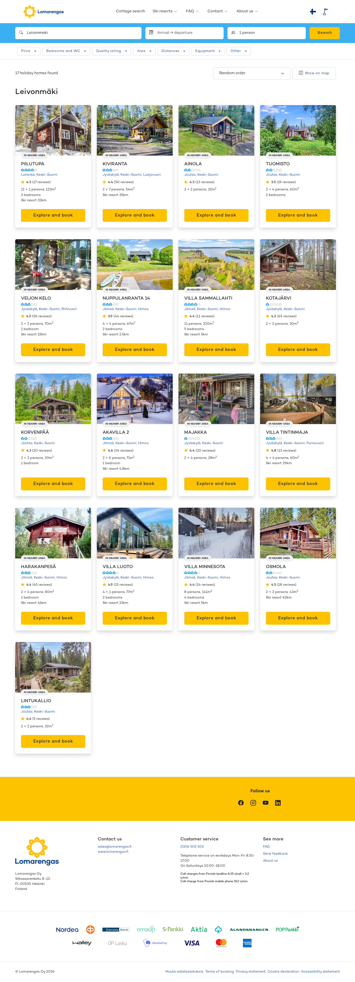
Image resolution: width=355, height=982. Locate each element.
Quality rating (108, 51)
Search (325, 33)
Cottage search (130, 11)
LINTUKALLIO (36, 701)
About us (244, 11)
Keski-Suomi (46, 175)
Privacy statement (251, 972)
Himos (143, 309)
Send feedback (275, 854)
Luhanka (28, 175)
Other (236, 51)
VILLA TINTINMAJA (287, 432)
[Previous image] (24, 130)
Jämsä (108, 309)
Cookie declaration (283, 972)
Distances (170, 51)
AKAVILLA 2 (116, 432)
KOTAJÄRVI (278, 298)
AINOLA (193, 164)
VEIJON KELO (36, 298)
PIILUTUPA (32, 164)
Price (25, 51)
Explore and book (53, 215)
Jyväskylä (111, 175)
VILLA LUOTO (118, 567)
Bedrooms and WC (63, 51)
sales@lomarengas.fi (114, 847)
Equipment (205, 51)
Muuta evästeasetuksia (184, 972)
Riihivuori (69, 309)
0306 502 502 (192, 847)
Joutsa (190, 175)
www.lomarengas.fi (113, 852)
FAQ (190, 11)
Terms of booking (219, 972)
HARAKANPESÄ (38, 567)
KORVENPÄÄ (35, 432)
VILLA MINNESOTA (204, 567)
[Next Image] (82, 130)
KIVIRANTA (115, 164)
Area (141, 51)
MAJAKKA (195, 432)
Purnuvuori (315, 443)
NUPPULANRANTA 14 (126, 298)
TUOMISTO (278, 164)
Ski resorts (162, 11)
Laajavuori (152, 175)
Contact (215, 11)
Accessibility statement (320, 972)
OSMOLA (276, 567)
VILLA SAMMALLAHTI (208, 298)
